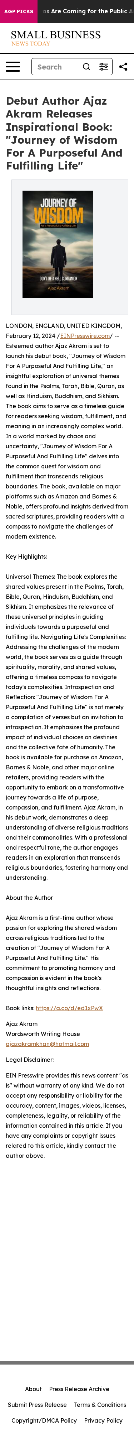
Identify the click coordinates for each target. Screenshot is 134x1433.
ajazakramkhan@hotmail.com (47, 1043)
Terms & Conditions (100, 1404)
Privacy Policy (103, 1420)
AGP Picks (18, 11)
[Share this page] (123, 66)
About (33, 1389)
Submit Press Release (37, 1404)
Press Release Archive (79, 1389)
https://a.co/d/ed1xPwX (69, 1008)
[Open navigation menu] (13, 66)
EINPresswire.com (85, 335)
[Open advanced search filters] (103, 66)
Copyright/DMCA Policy (44, 1420)
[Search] (86, 66)
